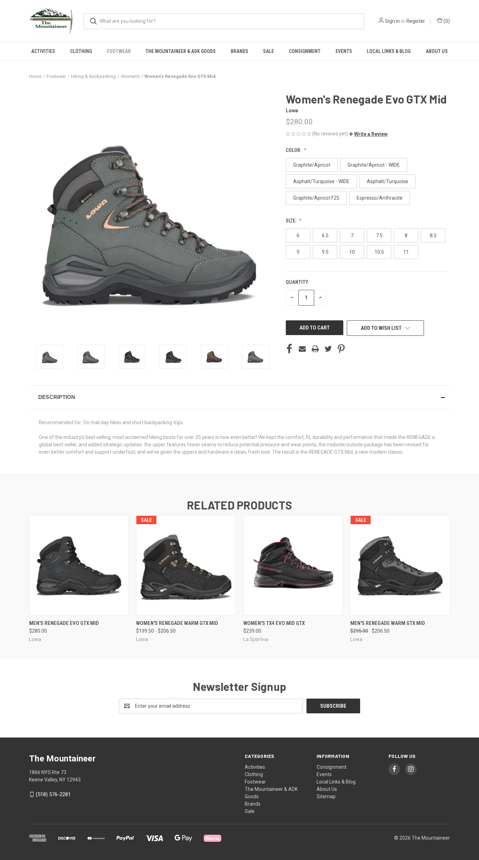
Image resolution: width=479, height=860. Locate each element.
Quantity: (297, 282)
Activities (43, 51)
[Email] (302, 349)
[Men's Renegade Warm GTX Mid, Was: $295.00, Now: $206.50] (400, 565)
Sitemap (326, 796)
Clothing (81, 51)
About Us (437, 51)
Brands (239, 51)
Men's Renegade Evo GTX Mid (64, 623)
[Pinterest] (341, 349)
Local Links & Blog (389, 51)
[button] (368, 134)
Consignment (305, 51)
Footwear (119, 51)
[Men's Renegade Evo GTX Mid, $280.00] (79, 565)
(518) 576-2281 (53, 794)
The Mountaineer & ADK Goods (181, 51)
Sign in (392, 21)
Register (415, 21)
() (446, 21)
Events (344, 51)
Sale (268, 51)
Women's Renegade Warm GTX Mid (177, 623)
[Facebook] (289, 349)
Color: (294, 150)
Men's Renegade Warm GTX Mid (387, 623)
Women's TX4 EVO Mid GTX (274, 623)
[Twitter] (328, 349)
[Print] (315, 349)
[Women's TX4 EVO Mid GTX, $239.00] (293, 565)
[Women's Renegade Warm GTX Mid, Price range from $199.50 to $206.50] (185, 565)
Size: (291, 221)
